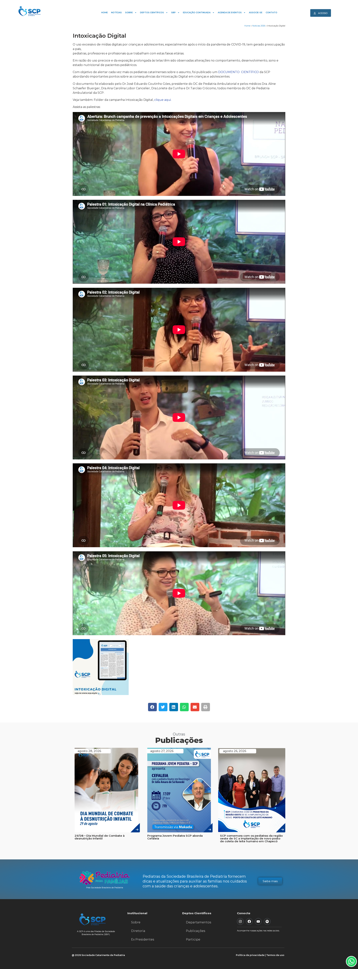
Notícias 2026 (258, 25)
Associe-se (255, 12)
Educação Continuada (197, 12)
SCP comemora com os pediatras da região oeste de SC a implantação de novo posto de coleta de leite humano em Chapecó (251, 838)
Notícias (116, 12)
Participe (193, 939)
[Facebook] (249, 921)
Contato (271, 12)
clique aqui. (162, 100)
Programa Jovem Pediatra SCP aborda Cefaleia (175, 837)
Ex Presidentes (142, 939)
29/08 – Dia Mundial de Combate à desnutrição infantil (100, 837)
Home (104, 12)
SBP (173, 12)
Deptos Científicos (152, 12)
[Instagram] (240, 921)
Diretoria (138, 931)
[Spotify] (267, 921)
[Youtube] (258, 921)
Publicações (195, 931)
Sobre (129, 12)
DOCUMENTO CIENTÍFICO (238, 72)
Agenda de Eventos (230, 12)
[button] (152, 707)
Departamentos (198, 922)
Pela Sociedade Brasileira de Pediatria (104, 887)
